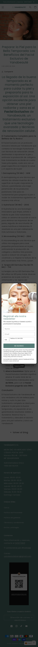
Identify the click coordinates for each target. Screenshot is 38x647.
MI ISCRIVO (19, 346)
